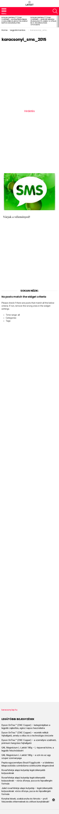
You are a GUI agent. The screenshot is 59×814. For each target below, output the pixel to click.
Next (57, 21)
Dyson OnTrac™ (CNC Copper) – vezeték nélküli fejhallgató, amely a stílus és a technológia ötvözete (43, 21)
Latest (30, 5)
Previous (1, 21)
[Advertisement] (29, 76)
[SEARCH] (55, 11)
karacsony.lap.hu (9, 710)
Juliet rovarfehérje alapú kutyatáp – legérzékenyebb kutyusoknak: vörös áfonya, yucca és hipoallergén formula (27, 791)
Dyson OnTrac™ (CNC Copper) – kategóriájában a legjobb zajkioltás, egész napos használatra (15, 20)
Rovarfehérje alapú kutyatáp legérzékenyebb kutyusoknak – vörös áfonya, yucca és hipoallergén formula (27, 780)
